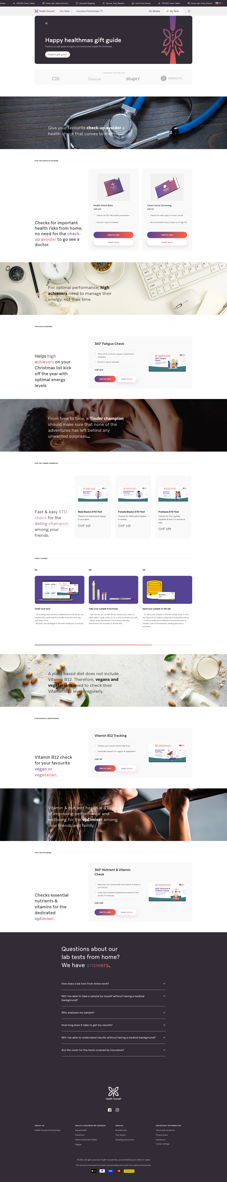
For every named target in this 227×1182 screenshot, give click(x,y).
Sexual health (81, 1130)
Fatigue (78, 1144)
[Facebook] (109, 1110)
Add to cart (113, 234)
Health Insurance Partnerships (48, 1130)
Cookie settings (162, 1144)
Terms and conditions (165, 1130)
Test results (120, 1135)
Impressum (161, 1139)
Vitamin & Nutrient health (86, 1139)
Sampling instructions (124, 1139)
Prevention (79, 1135)
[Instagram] (117, 1110)
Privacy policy (162, 1135)
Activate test (121, 1130)
